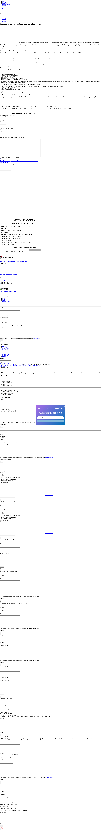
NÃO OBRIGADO (50, 423)
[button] (50, 408)
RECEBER (50, 421)
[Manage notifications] (2, 828)
